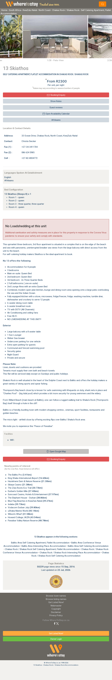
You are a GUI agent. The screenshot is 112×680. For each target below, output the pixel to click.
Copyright (56, 609)
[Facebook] (54, 623)
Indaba (16, 504)
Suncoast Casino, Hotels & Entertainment (33, 494)
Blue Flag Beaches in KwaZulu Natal (30, 501)
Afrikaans (56, 120)
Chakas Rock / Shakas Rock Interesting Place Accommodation (70, 552)
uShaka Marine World (23, 511)
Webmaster (56, 605)
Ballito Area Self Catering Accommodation (88, 546)
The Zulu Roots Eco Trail (25, 488)
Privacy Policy (56, 615)
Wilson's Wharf (20, 514)
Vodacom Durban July (23, 507)
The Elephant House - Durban (27, 497)
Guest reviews (56, 107)
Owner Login (56, 639)
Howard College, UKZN (24, 517)
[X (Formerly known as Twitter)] (57, 623)
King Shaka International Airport (28, 478)
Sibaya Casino (20, 484)
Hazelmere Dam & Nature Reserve (29, 481)
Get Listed (56, 602)
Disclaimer (56, 612)
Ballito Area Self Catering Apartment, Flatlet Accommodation (40, 542)
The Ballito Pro (19, 474)
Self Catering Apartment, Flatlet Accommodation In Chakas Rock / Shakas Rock (46, 74)
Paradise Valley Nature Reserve (28, 520)
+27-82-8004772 (29, 158)
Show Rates (56, 101)
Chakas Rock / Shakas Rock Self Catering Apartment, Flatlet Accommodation (42, 549)
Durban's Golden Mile (23, 491)
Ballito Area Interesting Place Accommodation (44, 546)
